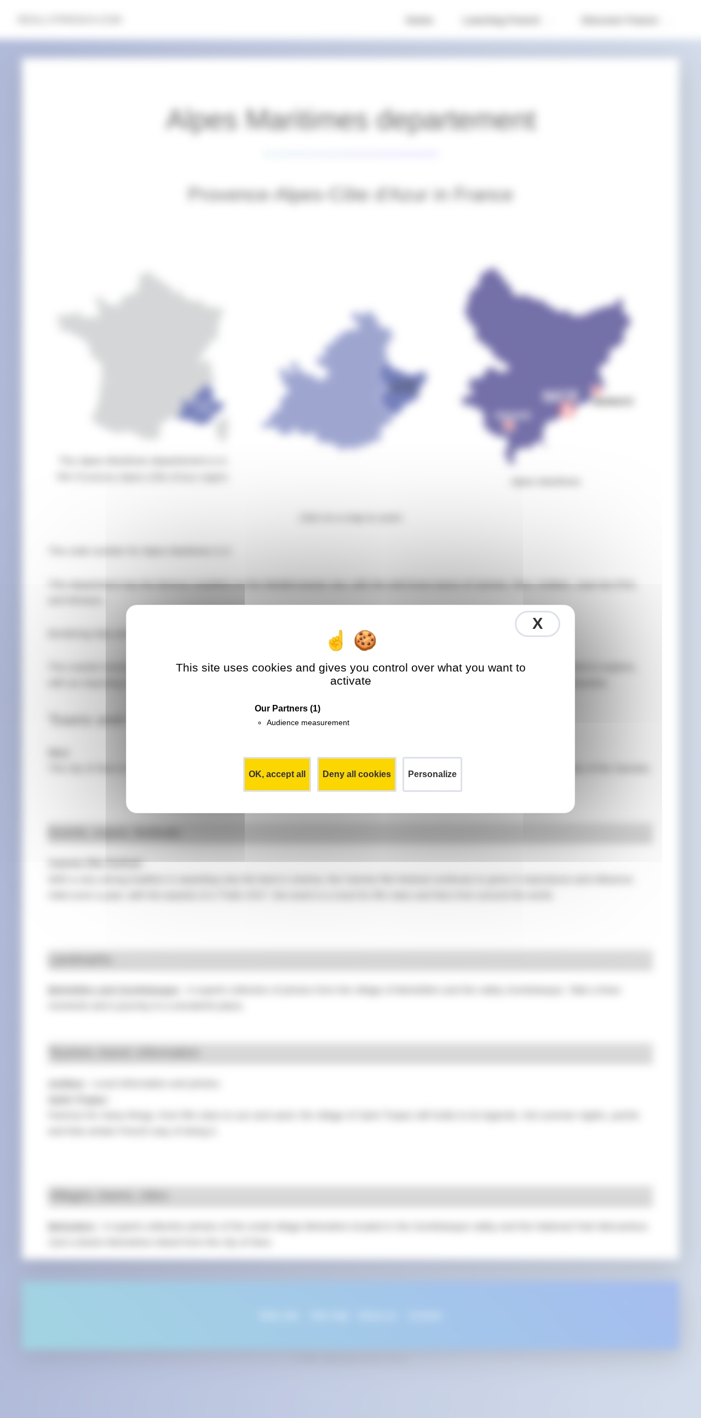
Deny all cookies (357, 774)
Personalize (432, 774)
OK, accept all (277, 774)
